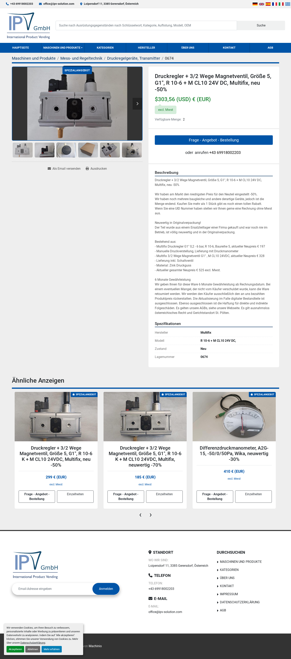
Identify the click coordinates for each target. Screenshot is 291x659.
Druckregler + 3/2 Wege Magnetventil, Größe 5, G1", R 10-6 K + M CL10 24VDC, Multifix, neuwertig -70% (56, 456)
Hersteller (146, 47)
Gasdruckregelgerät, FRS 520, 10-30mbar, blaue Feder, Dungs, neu (234, 451)
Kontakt (229, 47)
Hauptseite (20, 47)
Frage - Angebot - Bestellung (214, 140)
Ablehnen (33, 649)
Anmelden (106, 589)
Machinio (95, 646)
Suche (261, 25)
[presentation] (140, 515)
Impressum (229, 594)
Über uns (187, 47)
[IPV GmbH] (35, 565)
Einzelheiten (75, 494)
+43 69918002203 (21, 3)
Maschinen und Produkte (61, 47)
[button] (63, 48)
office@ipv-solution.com (58, 3)
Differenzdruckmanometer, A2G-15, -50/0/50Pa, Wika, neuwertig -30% (145, 453)
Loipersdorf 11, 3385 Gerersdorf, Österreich (111, 3)
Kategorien (105, 47)
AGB (270, 47)
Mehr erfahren (52, 649)
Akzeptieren (15, 649)
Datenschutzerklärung (32, 642)
